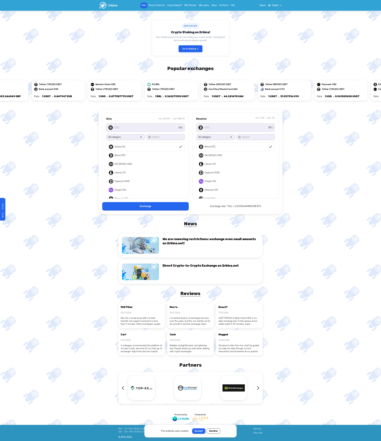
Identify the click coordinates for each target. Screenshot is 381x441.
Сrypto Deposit (174, 5)
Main (144, 5)
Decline (213, 431)
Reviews (190, 293)
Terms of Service (156, 5)
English (275, 5)
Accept (199, 431)
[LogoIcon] (108, 5)
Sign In (263, 5)
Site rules (258, 433)
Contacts (223, 5)
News (214, 5)
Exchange (145, 206)
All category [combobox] (114, 137)
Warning (257, 428)
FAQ (233, 5)
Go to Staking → (190, 48)
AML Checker (190, 5)
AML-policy (204, 5)
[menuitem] (145, 146)
